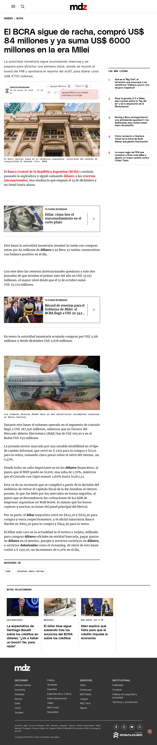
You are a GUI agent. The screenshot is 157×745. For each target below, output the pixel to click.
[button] (13, 6)
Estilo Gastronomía (57, 698)
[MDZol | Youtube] (131, 726)
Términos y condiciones (125, 702)
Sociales (19, 712)
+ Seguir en (79, 86)
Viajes (50, 703)
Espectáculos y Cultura (59, 693)
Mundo (18, 699)
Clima (83, 685)
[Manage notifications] (149, 731)
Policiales (19, 694)
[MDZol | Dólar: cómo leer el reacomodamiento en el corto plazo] (94, 219)
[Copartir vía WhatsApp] (49, 92)
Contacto (117, 689)
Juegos (84, 699)
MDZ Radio (85, 694)
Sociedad (52, 684)
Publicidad (117, 685)
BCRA (8, 571)
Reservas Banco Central (30, 571)
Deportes (52, 689)
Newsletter (53, 712)
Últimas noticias (23, 685)
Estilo (17, 703)
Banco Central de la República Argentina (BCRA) (44, 171)
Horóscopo (86, 689)
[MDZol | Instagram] (124, 726)
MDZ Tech (85, 703)
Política (50, 680)
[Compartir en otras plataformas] (55, 92)
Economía (20, 689)
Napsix (83, 708)
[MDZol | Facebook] (116, 726)
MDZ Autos (53, 707)
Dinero (8, 18)
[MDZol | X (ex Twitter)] (139, 726)
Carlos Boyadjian (19, 87)
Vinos (18, 708)
